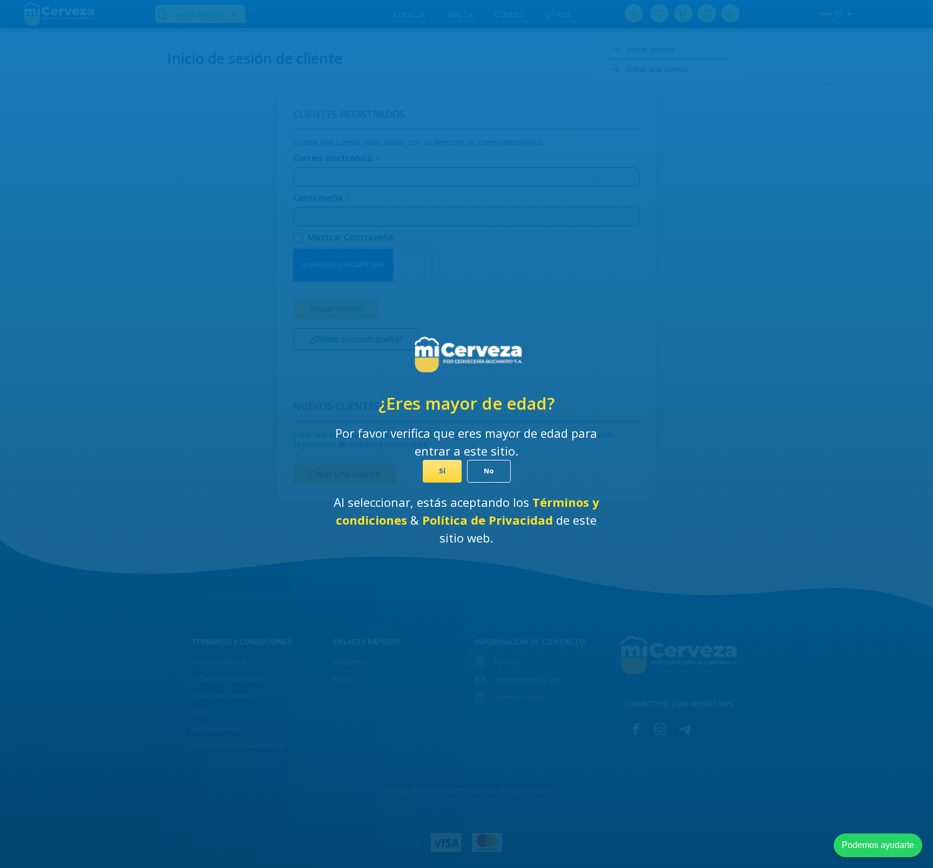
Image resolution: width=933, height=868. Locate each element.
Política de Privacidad (489, 520)
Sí (442, 471)
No (489, 471)
